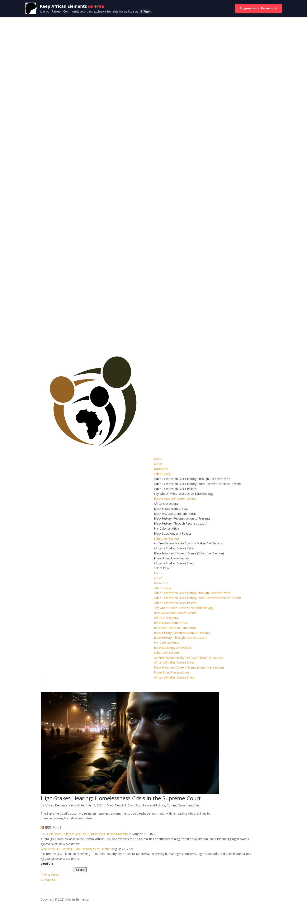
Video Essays (162, 474)
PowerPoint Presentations (171, 558)
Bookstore (161, 469)
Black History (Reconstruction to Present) (182, 518)
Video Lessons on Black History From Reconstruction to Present (197, 484)
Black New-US (116, 805)
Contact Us (48, 880)
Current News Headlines (183, 805)
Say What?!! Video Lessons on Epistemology (183, 494)
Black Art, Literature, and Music (175, 514)
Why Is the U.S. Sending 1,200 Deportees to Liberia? (76, 849)
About (158, 464)
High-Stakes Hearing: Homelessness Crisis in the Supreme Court (121, 798)
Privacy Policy (50, 875)
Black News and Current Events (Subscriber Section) (189, 553)
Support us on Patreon (256, 8)
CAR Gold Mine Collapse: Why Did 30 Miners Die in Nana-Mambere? (86, 834)
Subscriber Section (166, 538)
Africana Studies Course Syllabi (174, 548)
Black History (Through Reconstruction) (180, 523)
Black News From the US (171, 509)
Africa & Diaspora (166, 504)
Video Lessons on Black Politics (175, 489)
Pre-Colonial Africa (166, 528)
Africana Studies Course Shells (174, 563)
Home (158, 459)
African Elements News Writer (65, 805)
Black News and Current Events (175, 499)
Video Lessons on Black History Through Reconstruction (192, 479)
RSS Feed (53, 827)
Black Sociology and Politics (173, 533)
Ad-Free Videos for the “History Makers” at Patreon (188, 543)
